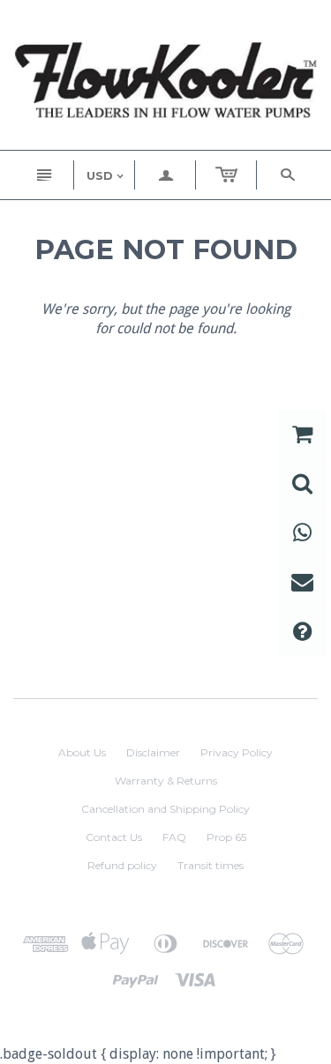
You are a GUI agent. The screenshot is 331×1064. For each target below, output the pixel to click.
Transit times (210, 865)
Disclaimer (153, 752)
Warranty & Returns (166, 780)
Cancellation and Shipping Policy (165, 808)
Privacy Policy (236, 752)
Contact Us (114, 837)
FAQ (174, 837)
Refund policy (122, 865)
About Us (82, 752)
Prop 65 (226, 837)
